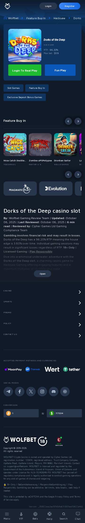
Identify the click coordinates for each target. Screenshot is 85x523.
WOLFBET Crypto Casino (16, 457)
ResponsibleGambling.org (53, 484)
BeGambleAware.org (28, 484)
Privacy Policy (62, 496)
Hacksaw (59, 18)
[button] (16, 149)
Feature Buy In (36, 18)
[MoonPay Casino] (13, 369)
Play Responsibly (41, 251)
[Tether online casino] (71, 369)
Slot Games (13, 87)
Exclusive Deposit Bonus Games (24, 97)
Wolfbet (13, 18)
